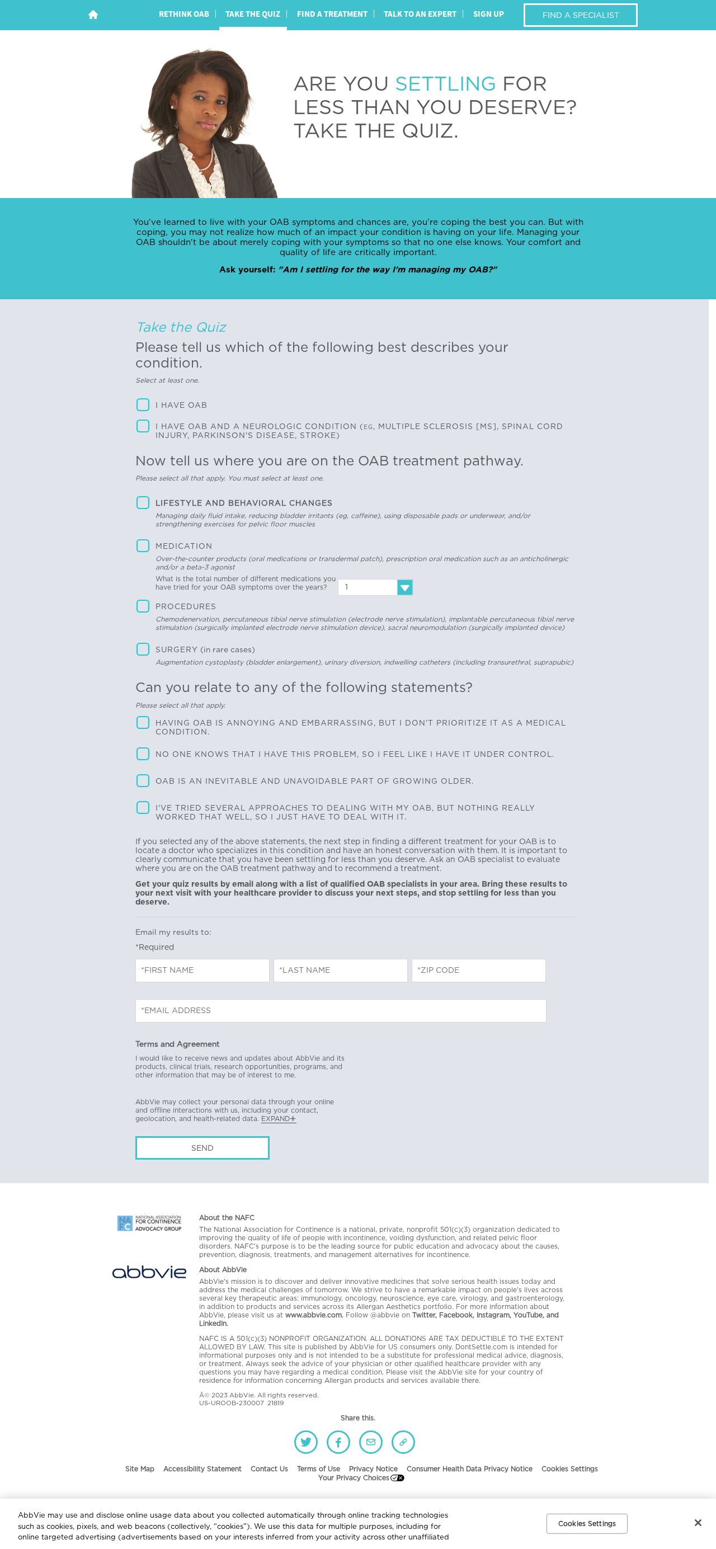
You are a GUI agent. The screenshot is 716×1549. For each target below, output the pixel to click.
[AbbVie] (149, 1272)
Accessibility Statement (202, 1469)
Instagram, (495, 1315)
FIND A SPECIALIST (581, 15)
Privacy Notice (373, 1469)
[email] (371, 1442)
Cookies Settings (569, 1469)
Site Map (139, 1469)
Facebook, (458, 1315)
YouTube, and (536, 1315)
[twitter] (306, 1442)
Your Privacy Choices (353, 1477)
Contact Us (269, 1469)
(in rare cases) (205, 649)
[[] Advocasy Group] (149, 1223)
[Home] (98, 15)
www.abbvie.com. (314, 1315)
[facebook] (338, 1442)
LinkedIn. (213, 1323)
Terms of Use (318, 1469)
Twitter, (425, 1315)
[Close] (698, 1522)
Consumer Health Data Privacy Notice (470, 1469)
